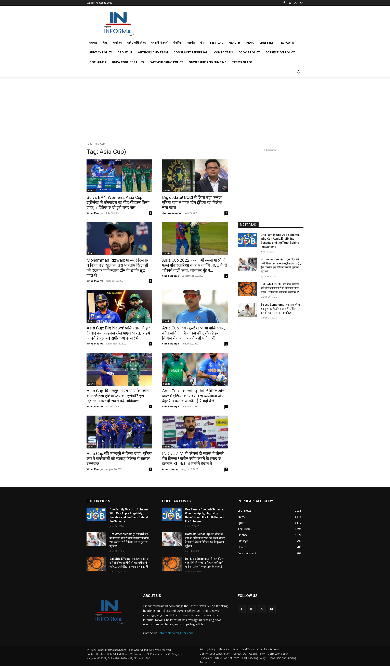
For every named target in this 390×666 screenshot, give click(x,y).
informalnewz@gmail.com (176, 633)
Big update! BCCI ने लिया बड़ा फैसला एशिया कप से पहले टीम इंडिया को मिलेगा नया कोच (192, 202)
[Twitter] (295, 3)
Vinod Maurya (95, 212)
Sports (91, 190)
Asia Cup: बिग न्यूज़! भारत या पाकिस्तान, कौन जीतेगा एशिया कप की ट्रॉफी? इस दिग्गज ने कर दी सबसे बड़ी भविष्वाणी (193, 333)
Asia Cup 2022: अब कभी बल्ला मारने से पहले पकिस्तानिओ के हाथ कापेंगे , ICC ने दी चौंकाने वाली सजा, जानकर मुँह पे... (194, 265)
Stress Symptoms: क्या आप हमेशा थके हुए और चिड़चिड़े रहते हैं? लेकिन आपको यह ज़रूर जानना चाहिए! (280, 308)
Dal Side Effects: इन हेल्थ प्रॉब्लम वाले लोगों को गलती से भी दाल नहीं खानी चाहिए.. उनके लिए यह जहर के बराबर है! (280, 288)
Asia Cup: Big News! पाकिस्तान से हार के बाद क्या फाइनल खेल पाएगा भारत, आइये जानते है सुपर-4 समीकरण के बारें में (118, 333)
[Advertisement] (225, 23)
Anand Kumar (170, 469)
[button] (298, 72)
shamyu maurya (172, 212)
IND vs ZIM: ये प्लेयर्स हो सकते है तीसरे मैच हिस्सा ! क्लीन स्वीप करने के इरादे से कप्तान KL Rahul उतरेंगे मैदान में (193, 458)
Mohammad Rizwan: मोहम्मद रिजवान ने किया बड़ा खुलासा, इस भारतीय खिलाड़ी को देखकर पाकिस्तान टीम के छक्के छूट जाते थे (118, 268)
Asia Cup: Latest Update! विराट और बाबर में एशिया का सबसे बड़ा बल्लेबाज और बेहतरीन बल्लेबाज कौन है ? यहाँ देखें (193, 395)
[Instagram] (290, 3)
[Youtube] (301, 3)
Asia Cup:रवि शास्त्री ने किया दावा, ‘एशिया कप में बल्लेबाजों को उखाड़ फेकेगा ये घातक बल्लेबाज (119, 458)
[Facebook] (284, 3)
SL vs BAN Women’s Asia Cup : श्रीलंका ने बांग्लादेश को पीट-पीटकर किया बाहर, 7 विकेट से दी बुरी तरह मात (118, 202)
